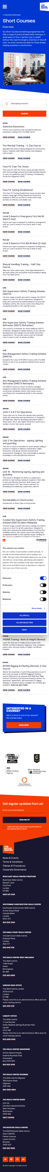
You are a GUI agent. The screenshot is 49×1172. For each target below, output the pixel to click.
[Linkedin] (23, 1159)
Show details (37, 608)
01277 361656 (8, 1117)
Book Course (24, 137)
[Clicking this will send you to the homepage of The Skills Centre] (44, 6)
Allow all (25, 615)
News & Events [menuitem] (11, 858)
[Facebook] (11, 1159)
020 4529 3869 (9, 1090)
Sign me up (24, 820)
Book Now (24, 725)
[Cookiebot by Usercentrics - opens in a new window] (36, 540)
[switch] (43, 585)
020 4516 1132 (8, 1006)
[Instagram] (17, 1159)
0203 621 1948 (9, 894)
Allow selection (24, 623)
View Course (9, 137)
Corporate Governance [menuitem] (14, 869)
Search (24, 114)
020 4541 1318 (8, 947)
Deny (24, 630)
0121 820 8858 (9, 975)
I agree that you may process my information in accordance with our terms (24, 828)
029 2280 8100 (9, 1039)
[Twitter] (5, 1159)
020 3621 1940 (9, 922)
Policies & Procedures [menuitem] (14, 865)
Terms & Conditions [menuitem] (13, 861)
